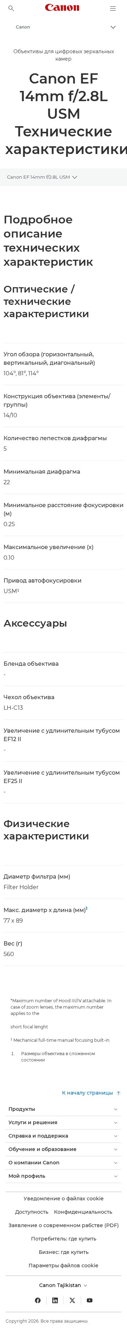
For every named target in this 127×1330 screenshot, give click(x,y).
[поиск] (11, 8)
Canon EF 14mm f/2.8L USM (38, 177)
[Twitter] (72, 1300)
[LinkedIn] (55, 1300)
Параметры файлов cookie (63, 1265)
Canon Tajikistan (61, 1285)
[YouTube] (89, 1300)
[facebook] (38, 1300)
